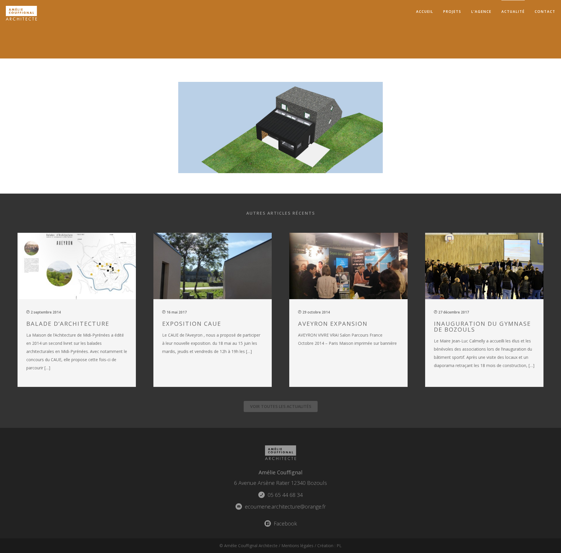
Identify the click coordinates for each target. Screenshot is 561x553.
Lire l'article (80, 309)
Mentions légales (297, 545)
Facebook (284, 523)
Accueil (424, 11)
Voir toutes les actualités (280, 406)
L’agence (481, 11)
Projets (452, 11)
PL (339, 545)
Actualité (513, 11)
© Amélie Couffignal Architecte (248, 545)
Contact (545, 11)
